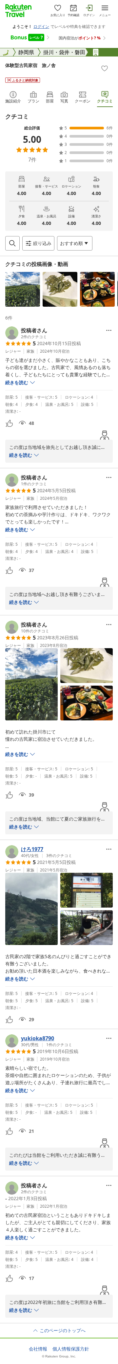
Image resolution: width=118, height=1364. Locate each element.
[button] (22, 289)
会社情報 (38, 1349)
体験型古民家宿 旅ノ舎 (30, 65)
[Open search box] (12, 243)
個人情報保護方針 (70, 1349)
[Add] (104, 68)
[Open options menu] (109, 330)
